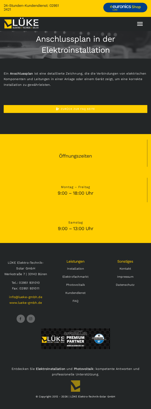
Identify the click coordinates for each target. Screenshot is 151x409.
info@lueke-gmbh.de (25, 297)
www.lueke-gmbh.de (25, 303)
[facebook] (21, 319)
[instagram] (31, 319)
